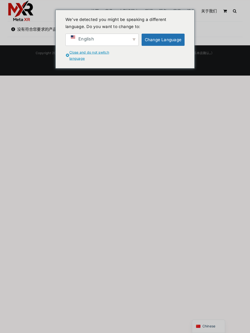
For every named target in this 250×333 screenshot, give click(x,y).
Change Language (163, 39)
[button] (235, 10)
